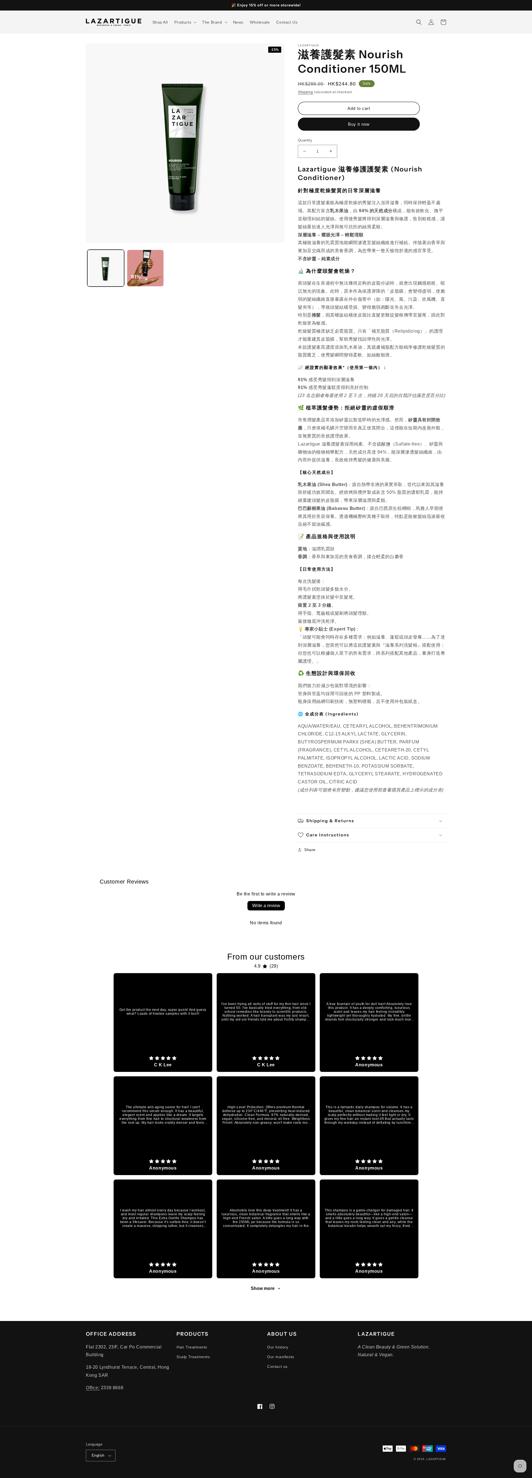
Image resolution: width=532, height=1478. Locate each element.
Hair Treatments (192, 1347)
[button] (185, 22)
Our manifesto (280, 1357)
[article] (163, 1022)
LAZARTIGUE (436, 1459)
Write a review (266, 905)
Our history (277, 1347)
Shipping (305, 92)
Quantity (305, 140)
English (98, 1455)
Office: (92, 1387)
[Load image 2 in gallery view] (145, 268)
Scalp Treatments (193, 1357)
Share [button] (310, 849)
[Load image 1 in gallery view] (105, 268)
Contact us (277, 1366)
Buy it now (359, 124)
